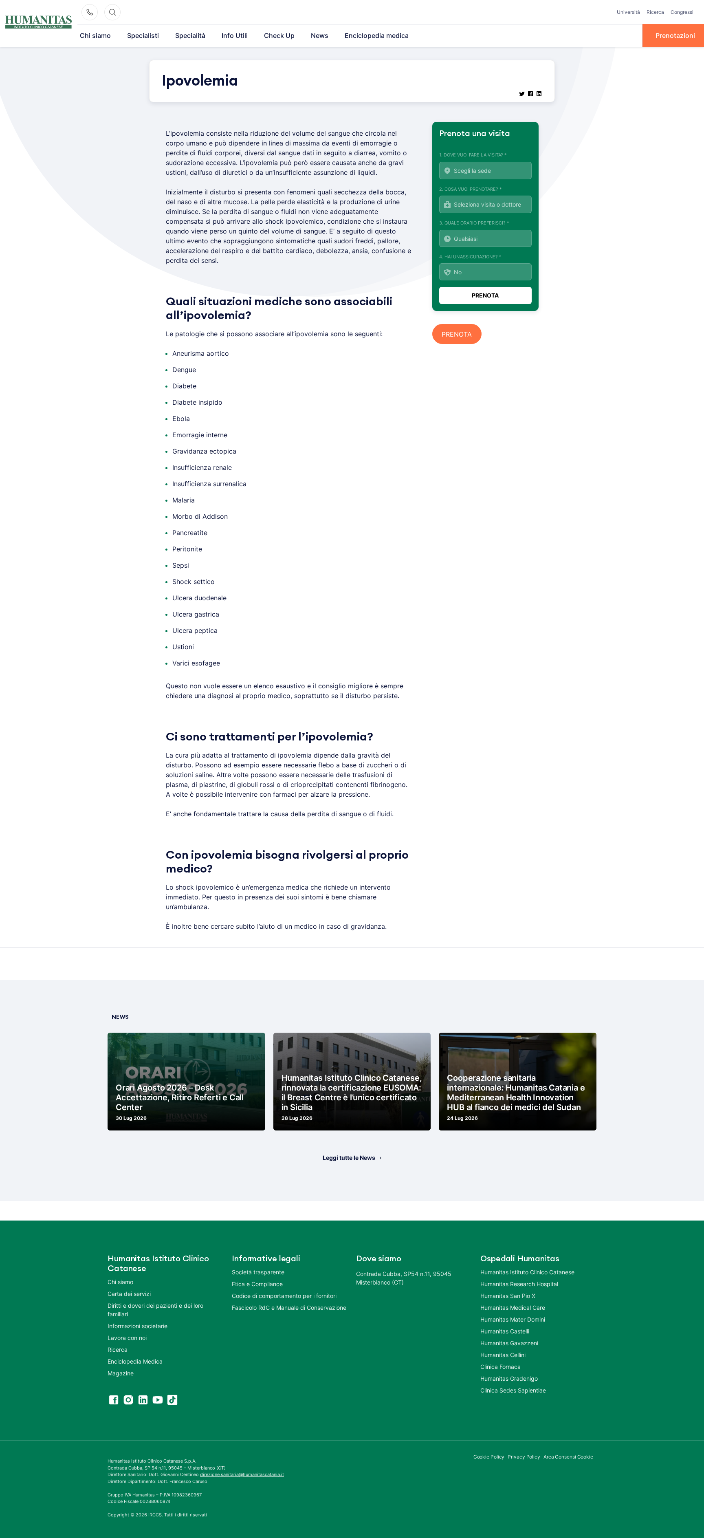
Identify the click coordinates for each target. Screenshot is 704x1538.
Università (628, 12)
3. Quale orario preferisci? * (474, 223)
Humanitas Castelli (504, 1331)
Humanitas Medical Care (512, 1307)
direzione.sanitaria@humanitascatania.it (242, 1474)
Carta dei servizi (129, 1293)
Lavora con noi (127, 1337)
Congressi (682, 12)
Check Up (279, 35)
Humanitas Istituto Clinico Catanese (527, 1272)
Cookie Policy (489, 1457)
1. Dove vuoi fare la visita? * (473, 155)
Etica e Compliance (257, 1283)
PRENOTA (457, 334)
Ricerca (655, 12)
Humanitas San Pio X (507, 1295)
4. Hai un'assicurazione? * (470, 257)
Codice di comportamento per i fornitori (284, 1295)
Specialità (190, 35)
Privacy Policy (524, 1457)
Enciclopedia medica (377, 35)
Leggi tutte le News (349, 1157)
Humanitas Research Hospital (519, 1283)
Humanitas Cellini (503, 1354)
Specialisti (143, 35)
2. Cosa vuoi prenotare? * (470, 189)
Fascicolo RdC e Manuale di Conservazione (289, 1307)
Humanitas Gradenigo (509, 1378)
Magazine (121, 1373)
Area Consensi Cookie (568, 1457)
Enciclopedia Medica (135, 1361)
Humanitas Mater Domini (512, 1319)
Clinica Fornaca (500, 1366)
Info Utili (235, 35)
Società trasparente (258, 1272)
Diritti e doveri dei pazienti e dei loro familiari (155, 1310)
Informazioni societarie (137, 1325)
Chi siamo (95, 35)
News (319, 35)
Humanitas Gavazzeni (509, 1343)
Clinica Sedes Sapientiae (513, 1390)
